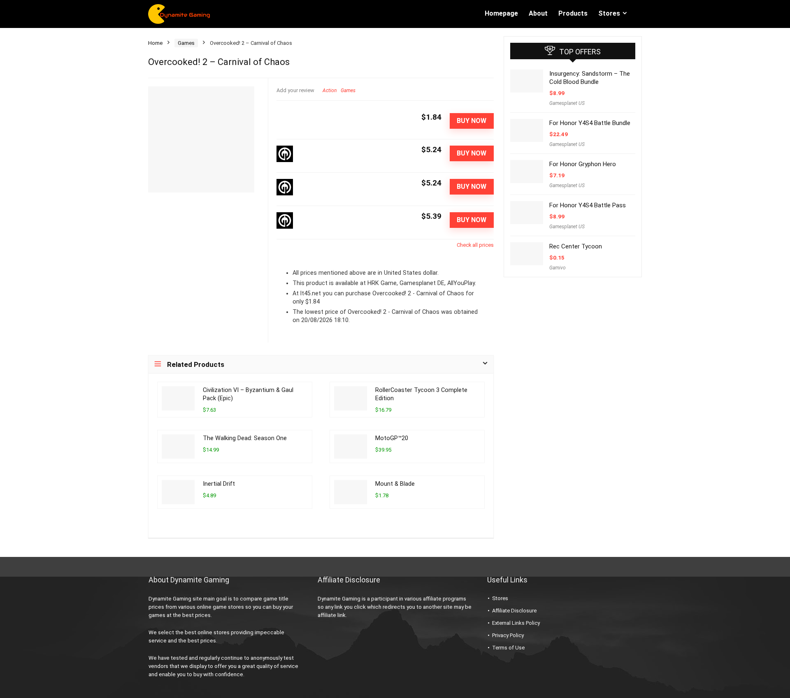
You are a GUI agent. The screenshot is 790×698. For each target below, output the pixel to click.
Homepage (501, 13)
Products (573, 13)
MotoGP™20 (391, 438)
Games (186, 43)
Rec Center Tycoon (575, 246)
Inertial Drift (219, 483)
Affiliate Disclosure (514, 611)
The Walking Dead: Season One (245, 438)
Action (330, 90)
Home (155, 43)
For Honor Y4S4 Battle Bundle (589, 123)
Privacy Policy (508, 635)
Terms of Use (508, 648)
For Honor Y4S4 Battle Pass (587, 205)
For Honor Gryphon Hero (582, 164)
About (538, 13)
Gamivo (557, 268)
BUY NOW (471, 121)
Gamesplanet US (567, 103)
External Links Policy (516, 623)
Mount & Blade (395, 483)
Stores (609, 13)
